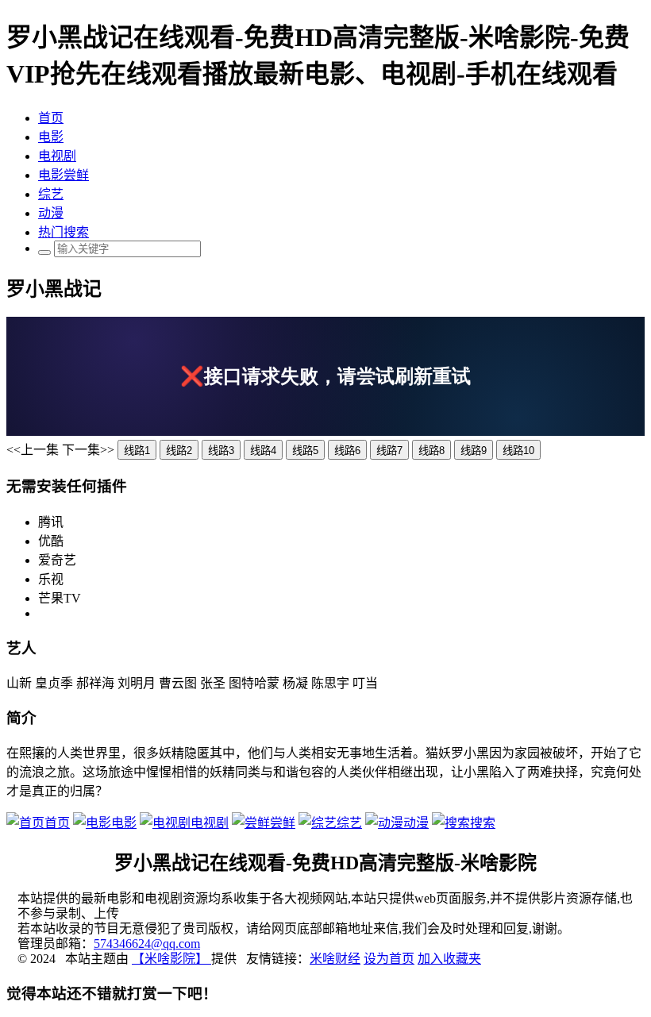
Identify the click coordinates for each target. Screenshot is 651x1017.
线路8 (431, 450)
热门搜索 (63, 232)
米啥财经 (335, 958)
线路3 (221, 450)
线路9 (473, 450)
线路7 (389, 450)
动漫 (51, 213)
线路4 (263, 450)
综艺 (51, 194)
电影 (51, 137)
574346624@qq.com (147, 943)
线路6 (347, 450)
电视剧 (57, 156)
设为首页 (389, 958)
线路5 (305, 450)
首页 (51, 118)
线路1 (137, 450)
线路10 (518, 450)
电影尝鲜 (63, 175)
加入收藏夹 (449, 958)
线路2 (179, 450)
